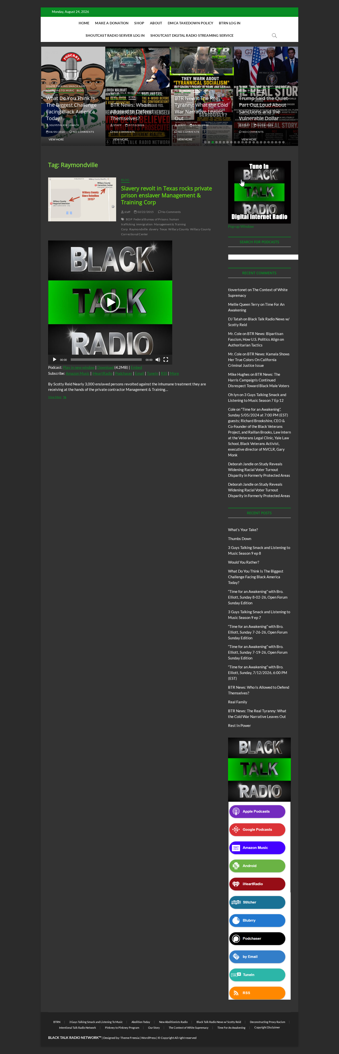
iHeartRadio (102, 373)
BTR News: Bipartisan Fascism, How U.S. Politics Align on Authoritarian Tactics (256, 339)
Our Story (154, 1027)
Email (139, 373)
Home (84, 23)
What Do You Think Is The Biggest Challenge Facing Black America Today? (71, 108)
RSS (164, 373)
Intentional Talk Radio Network (77, 1027)
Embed (136, 367)
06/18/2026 (265, 125)
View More (56, 139)
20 (276, 142)
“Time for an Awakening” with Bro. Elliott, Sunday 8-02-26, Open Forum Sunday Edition (257, 597)
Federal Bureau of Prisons (151, 219)
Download (105, 367)
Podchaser (123, 373)
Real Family (237, 702)
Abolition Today (141, 1021)
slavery (153, 229)
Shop (139, 23)
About (156, 23)
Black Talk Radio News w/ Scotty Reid (219, 1021)
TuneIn (152, 373)
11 (242, 142)
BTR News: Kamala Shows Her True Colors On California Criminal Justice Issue (259, 360)
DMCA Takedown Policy (190, 23)
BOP (129, 219)
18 (268, 142)
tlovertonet (237, 289)
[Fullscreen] (165, 359)
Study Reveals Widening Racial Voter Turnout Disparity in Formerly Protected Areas (259, 469)
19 (272, 142)
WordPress (148, 1038)
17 (265, 142)
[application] (110, 302)
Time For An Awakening (231, 1027)
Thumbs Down (239, 538)
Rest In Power (239, 725)
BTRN (132, 97)
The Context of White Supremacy (188, 1027)
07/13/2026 (136, 125)
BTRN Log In (229, 23)
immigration (144, 224)
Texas (163, 229)
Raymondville (138, 229)
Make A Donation (112, 23)
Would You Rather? (243, 562)
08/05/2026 (56, 131)
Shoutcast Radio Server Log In (115, 35)
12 (246, 142)
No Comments (83, 131)
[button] (110, 302)
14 (253, 142)
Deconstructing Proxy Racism (267, 1021)
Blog (80, 90)
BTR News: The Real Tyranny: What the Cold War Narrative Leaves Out (201, 108)
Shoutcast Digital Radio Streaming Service (192, 35)
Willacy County (178, 229)
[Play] (54, 359)
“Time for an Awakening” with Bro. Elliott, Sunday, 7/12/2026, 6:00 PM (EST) (257, 672)
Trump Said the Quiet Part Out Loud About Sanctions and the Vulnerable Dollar (263, 108)
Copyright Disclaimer (267, 1027)
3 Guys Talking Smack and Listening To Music (65, 88)
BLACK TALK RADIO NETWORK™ (74, 1037)
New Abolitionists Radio (173, 1021)
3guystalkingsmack (63, 125)
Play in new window (79, 367)
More (174, 373)
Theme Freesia (129, 1038)
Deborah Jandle (241, 464)
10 (238, 142)
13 (250, 142)
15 (257, 142)
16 (261, 142)
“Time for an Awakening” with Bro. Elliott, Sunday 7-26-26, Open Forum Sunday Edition (257, 632)
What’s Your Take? (243, 529)
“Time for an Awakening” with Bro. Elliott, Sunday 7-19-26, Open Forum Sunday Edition (257, 652)
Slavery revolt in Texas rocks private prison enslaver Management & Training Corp (166, 195)
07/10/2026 (200, 125)
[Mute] (157, 359)
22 (283, 142)
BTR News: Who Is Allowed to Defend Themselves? (131, 112)
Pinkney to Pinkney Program (122, 1027)
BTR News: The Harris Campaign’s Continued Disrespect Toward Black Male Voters (258, 380)
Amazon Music (78, 373)
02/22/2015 (145, 212)
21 (279, 142)
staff (117, 125)
